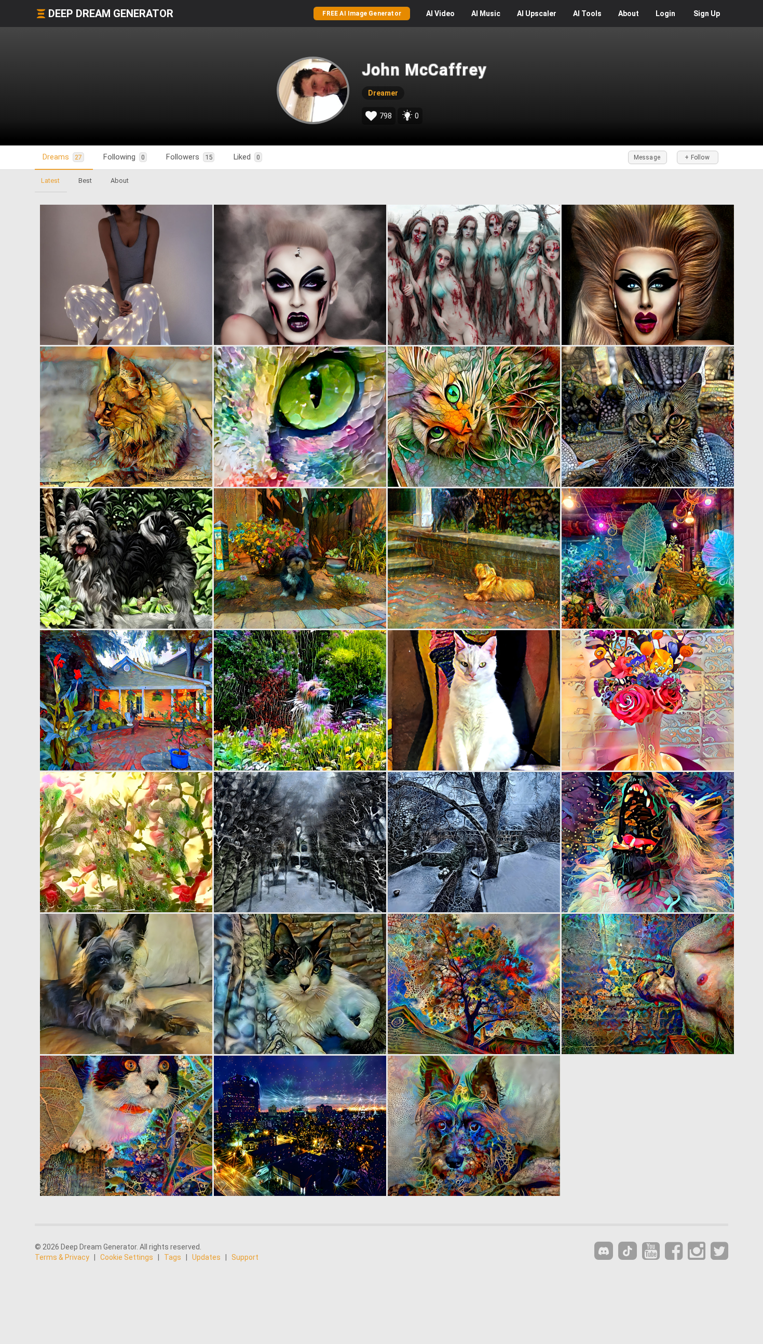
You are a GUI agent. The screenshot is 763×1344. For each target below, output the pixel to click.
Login (665, 13)
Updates (206, 1257)
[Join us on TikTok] (627, 1251)
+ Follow (697, 157)
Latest (50, 180)
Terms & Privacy (62, 1257)
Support (244, 1257)
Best (85, 180)
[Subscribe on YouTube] (651, 1251)
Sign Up (706, 13)
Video (440, 13)
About (628, 13)
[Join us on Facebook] (674, 1251)
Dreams (62, 157)
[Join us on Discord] (603, 1251)
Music (485, 13)
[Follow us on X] (719, 1251)
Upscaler (536, 13)
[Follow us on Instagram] (696, 1251)
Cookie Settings (126, 1257)
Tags (172, 1257)
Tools (587, 13)
